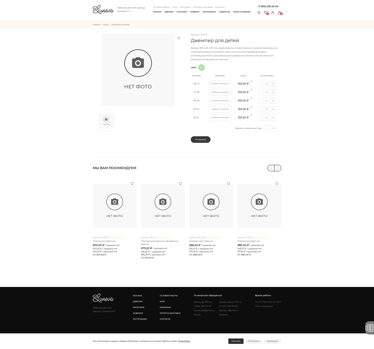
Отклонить (253, 341)
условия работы (169, 296)
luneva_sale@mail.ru (204, 310)
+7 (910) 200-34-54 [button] (268, 6)
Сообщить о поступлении (220, 83)
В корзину (200, 139)
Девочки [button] (169, 12)
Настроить (272, 341)
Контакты (220, 7)
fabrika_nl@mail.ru (228, 310)
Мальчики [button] (182, 12)
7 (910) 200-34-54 (202, 306)
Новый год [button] (224, 12)
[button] (272, 12)
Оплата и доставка (203, 7)
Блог (175, 7)
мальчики (138, 307)
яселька (137, 296)
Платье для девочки (104, 241)
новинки (138, 313)
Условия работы (161, 7)
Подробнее (184, 341)
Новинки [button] (194, 12)
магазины (165, 307)
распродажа (140, 319)
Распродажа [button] (209, 12)
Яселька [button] (157, 12)
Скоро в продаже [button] (241, 12)
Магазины (185, 7)
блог (162, 301)
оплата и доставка (170, 313)
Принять (236, 341)
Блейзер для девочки (201, 241)
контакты (165, 319)
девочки (137, 301)
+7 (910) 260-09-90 (228, 306)
